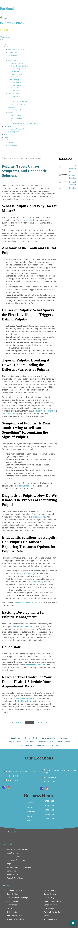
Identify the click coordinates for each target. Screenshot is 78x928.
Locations (7, 140)
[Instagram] (9, 787)
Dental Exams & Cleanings (19, 66)
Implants (10, 112)
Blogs (5, 134)
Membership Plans (13, 132)
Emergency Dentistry (17, 63)
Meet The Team (12, 52)
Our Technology (13, 55)
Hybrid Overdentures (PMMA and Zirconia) (24, 123)
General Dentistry (13, 60)
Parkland (7, 8)
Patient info (7, 126)
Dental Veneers (16, 90)
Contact (6, 137)
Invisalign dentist (16, 110)
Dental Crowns (16, 85)
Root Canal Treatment (18, 104)
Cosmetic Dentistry (13, 79)
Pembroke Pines (12, 23)
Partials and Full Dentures (19, 101)
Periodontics (15, 77)
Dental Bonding (16, 82)
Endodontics (15, 71)
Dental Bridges (15, 96)
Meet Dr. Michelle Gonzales (16, 49)
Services (6, 58)
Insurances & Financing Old (16, 129)
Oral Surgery (15, 99)
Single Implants (16, 115)
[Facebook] (4, 787)
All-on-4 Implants (16, 118)
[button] (39, 40)
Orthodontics (11, 107)
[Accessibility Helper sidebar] (2, 17)
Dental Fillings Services (18, 69)
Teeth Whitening (16, 88)
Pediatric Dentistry (17, 74)
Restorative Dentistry (14, 93)
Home (6, 44)
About (6, 47)
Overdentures (15, 121)
